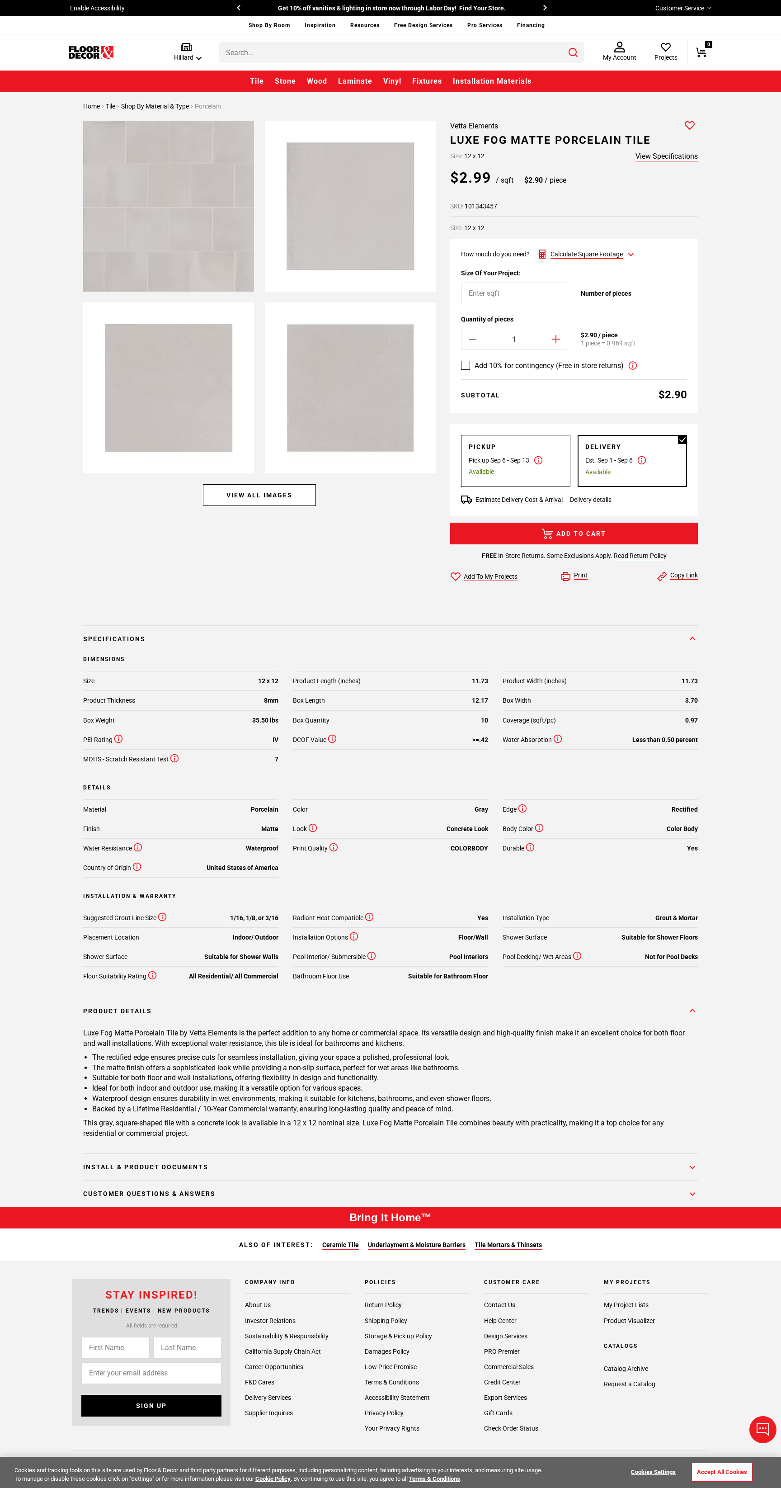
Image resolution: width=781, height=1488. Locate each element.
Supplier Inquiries (269, 1413)
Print (581, 575)
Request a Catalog (629, 1384)
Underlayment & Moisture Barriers (417, 1244)
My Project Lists (626, 1304)
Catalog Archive (626, 1368)
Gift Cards (498, 1413)
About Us (258, 1304)
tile (111, 106)
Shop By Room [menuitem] (269, 25)
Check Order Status (511, 1428)
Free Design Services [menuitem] (423, 25)
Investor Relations (270, 1320)
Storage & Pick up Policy (398, 1335)
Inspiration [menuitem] (320, 25)
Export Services (505, 1397)
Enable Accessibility (97, 8)
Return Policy (383, 1304)
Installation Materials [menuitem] (492, 81)
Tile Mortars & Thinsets (508, 1244)
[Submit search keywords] (573, 52)
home (92, 106)
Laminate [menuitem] (355, 81)
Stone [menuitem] (285, 81)
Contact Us (499, 1304)
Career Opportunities (274, 1366)
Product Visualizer (629, 1320)
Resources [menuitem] (365, 25)
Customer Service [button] (679, 8)
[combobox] (401, 52)
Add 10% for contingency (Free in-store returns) (549, 365)
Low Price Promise (391, 1366)
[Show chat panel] (762, 1429)
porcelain (208, 106)
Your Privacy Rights (392, 1428)
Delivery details (591, 499)
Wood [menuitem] (317, 81)
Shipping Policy (386, 1320)
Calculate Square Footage (586, 254)
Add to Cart (581, 533)
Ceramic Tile (340, 1244)
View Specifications (666, 156)
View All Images (259, 495)
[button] (186, 52)
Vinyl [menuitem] (392, 81)
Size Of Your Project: (491, 273)
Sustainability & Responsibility (287, 1335)
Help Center (500, 1320)
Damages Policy (387, 1351)
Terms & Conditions (392, 1381)
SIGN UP (151, 1405)
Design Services (505, 1335)
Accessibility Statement (397, 1397)
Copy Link (684, 575)
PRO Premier (502, 1351)
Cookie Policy (273, 1478)
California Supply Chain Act (283, 1351)
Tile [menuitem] (257, 81)
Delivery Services (268, 1397)
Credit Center (502, 1381)
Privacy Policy (384, 1413)
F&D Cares (259, 1381)
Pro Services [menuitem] (485, 25)
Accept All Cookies (722, 1472)
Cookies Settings (653, 1472)
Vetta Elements (474, 126)
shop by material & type (155, 106)
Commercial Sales (509, 1366)
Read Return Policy (640, 555)
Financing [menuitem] (531, 25)
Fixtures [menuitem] (427, 81)
